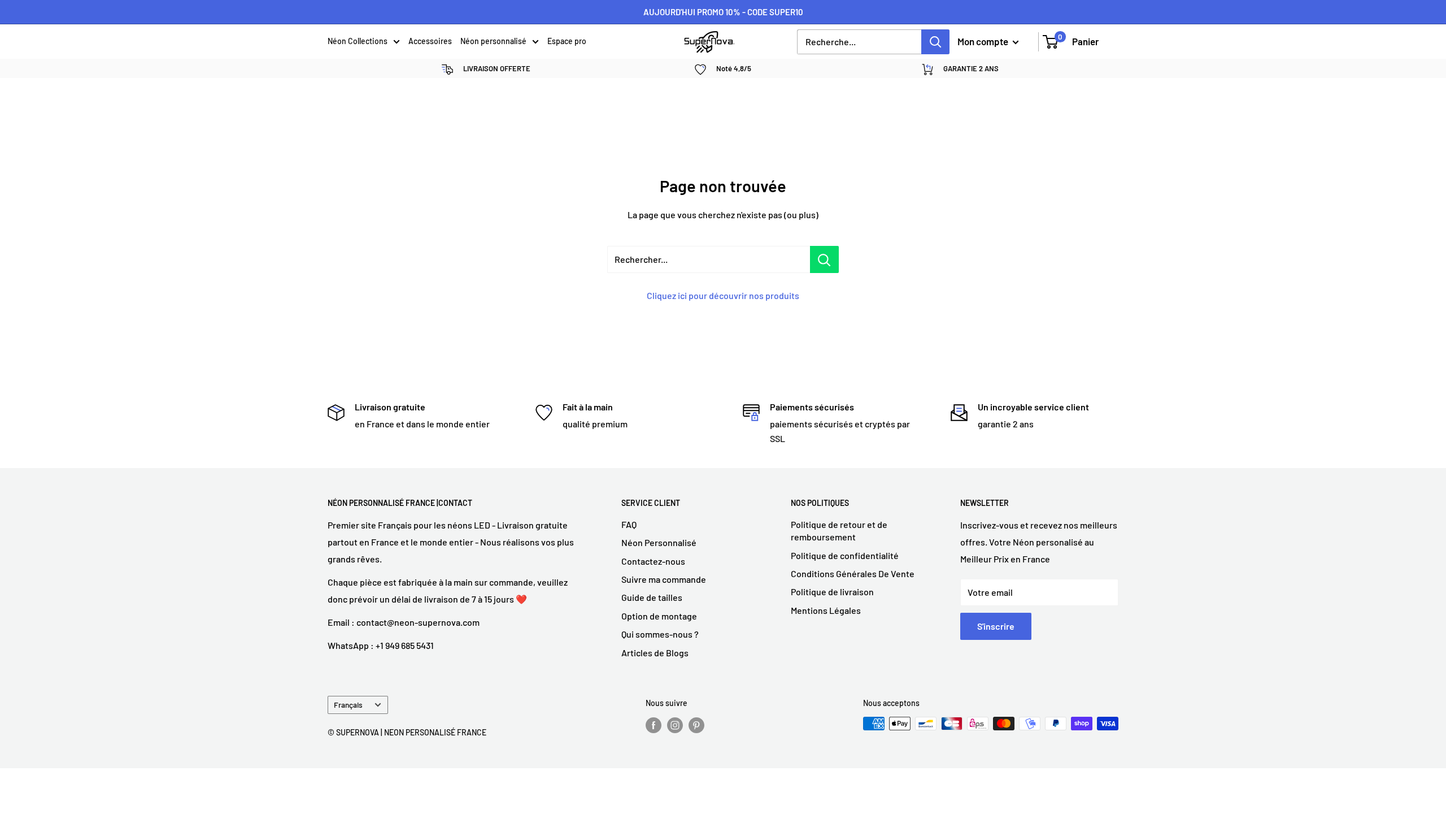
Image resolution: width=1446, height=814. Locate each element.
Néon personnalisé (493, 41)
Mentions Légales (826, 610)
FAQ (629, 524)
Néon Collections (357, 41)
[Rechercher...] (824, 259)
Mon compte (983, 41)
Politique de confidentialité (845, 555)
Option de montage (659, 615)
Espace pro (566, 41)
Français (348, 704)
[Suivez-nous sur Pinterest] (696, 725)
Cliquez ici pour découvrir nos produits (723, 295)
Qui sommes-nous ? (660, 634)
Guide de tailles (651, 597)
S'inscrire (995, 626)
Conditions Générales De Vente (852, 573)
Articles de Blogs (655, 652)
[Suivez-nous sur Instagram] (675, 725)
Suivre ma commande (663, 579)
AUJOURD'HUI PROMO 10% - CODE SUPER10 (723, 12)
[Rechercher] (935, 41)
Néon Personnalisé (658, 542)
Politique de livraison (832, 591)
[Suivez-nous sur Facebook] (653, 725)
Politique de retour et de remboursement (839, 530)
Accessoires (430, 41)
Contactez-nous (653, 561)
